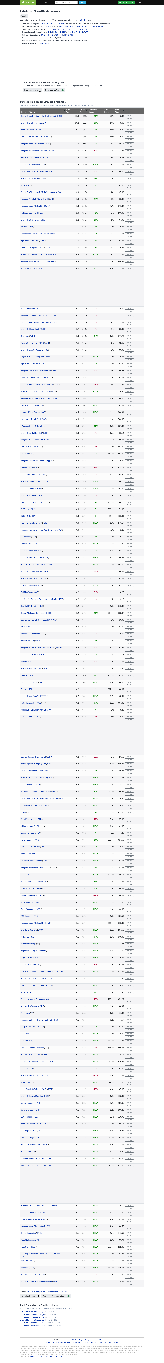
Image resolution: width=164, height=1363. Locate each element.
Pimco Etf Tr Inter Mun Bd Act (32, 343)
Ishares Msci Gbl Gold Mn (31, 475)
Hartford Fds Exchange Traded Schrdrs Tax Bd (39, 599)
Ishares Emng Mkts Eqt (30, 178)
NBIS (45, 523)
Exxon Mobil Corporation (30, 634)
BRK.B (54, 791)
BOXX (98, 26)
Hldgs (23, 1034)
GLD (41, 606)
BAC (46, 805)
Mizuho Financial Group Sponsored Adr (36, 1281)
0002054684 (44, 43)
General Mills (26, 1151)
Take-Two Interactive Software (32, 1158)
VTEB (54, 371)
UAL (28, 1034)
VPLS (55, 1020)
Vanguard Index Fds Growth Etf (33, 144)
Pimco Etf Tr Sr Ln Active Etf (32, 405)
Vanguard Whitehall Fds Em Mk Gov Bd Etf (38, 648)
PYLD (45, 157)
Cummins (24, 1041)
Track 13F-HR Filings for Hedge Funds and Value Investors (88, 1340)
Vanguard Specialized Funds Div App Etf (37, 461)
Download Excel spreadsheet (55, 1296)
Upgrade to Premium (126, 2)
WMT (75, 32)
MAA (42, 1006)
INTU (27, 627)
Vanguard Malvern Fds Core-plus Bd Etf (36, 1020)
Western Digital (27, 468)
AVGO (32, 336)
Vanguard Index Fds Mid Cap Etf (33, 1226)
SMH (50, 1165)
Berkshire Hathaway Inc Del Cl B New (36, 791)
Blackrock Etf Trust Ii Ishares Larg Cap (36, 391)
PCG (38, 717)
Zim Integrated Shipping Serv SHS (34, 985)
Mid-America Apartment (30, 1006)
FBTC (49, 378)
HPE (45, 1219)
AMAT (37, 902)
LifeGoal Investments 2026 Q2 (32, 1312)
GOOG (42, 241)
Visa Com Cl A (26, 1261)
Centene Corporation (29, 551)
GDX (49, 710)
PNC (43, 847)
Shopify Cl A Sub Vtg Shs (31, 1054)
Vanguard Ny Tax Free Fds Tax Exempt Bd (37, 398)
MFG (64, 29)
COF (41, 682)
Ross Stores (25, 1247)
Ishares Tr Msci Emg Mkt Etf (32, 696)
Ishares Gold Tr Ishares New (32, 881)
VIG (55, 461)
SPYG (53, 620)
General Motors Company (31, 1212)
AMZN (30, 227)
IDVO (49, 951)
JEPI (60, 29)
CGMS (59, 192)
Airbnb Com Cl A (27, 641)
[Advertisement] (82, 62)
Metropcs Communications (31, 861)
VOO (53, 261)
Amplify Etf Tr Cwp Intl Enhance (33, 951)
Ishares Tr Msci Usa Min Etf (31, 558)
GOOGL (42, 364)
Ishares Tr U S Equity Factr (31, 123)
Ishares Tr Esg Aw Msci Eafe (32, 1096)
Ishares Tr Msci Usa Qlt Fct (31, 668)
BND (49, 32)
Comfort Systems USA (29, 488)
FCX (42, 1027)
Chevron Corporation (29, 585)
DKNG (40, 1131)
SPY (52, 502)
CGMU (54, 32)
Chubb (23, 874)
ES (47, 29)
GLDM (47, 248)
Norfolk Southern (27, 840)
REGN (66, 35)
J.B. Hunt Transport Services (32, 771)
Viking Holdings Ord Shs (30, 826)
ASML (49, 764)
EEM (45, 696)
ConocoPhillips (27, 1068)
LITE (37, 1138)
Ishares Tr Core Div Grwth (31, 130)
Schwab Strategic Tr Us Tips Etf (33, 757)
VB (49, 923)
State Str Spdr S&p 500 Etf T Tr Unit (35, 502)
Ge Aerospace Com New (30, 655)
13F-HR (83, 20)
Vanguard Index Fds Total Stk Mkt (34, 206)
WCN (39, 909)
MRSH (70, 32)
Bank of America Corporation (32, 805)
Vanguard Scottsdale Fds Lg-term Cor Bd (37, 315)
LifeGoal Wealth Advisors (40, 11)
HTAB (60, 599)
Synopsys (24, 1268)
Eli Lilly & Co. (26, 516)
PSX (32, 937)
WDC (36, 468)
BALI (51, 778)
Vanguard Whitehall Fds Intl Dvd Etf (35, 199)
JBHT (46, 771)
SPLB (49, 978)
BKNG (81, 32)
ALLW (82, 26)
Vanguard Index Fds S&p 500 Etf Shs (35, 261)
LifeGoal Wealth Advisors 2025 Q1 (33, 1325)
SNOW (40, 930)
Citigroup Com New (28, 958)
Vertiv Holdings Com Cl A (31, 703)
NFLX (29, 992)
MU (38, 308)
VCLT (56, 315)
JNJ (38, 965)
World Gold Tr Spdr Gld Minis (32, 248)
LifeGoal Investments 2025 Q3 (32, 1320)
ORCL (39, 1233)
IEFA (44, 1124)
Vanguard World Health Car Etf (33, 440)
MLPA (45, 1145)
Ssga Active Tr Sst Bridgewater (33, 357)
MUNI (47, 343)
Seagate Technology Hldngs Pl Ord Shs (36, 564)
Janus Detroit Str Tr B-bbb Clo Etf (34, 1089)
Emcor (23, 812)
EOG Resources (27, 1117)
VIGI (51, 199)
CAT (31, 454)
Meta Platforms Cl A (28, 447)
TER (31, 689)
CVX (40, 585)
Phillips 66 (25, 937)
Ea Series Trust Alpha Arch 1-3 (33, 164)
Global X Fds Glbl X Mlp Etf (31, 1145)
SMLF (45, 433)
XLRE (52, 234)
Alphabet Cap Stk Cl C (30, 241)
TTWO (48, 1158)
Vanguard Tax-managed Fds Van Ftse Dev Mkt (39, 530)
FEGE (58, 24)
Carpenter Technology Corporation (34, 1061)
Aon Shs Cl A (26, 854)
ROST (33, 1247)
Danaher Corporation (29, 1110)
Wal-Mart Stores (27, 592)
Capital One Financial (29, 682)
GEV (33, 509)
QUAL (45, 668)
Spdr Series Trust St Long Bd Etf (33, 978)
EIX (38, 833)
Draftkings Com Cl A (29, 1131)
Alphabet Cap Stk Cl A (29, 364)
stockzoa (28, 2)
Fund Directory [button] (46, 2)
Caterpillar (25, 454)
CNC (40, 551)
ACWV (44, 495)
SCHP (49, 757)
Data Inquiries (113, 1342)
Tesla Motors (26, 537)
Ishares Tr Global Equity (30, 329)
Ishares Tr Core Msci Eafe (31, 1124)
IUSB (46, 481)
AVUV (82, 29)
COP (36, 1068)
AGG (46, 350)
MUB (45, 578)
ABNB (37, 641)
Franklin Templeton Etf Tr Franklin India (36, 254)
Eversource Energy (28, 944)
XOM (43, 634)
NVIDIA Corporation (28, 213)
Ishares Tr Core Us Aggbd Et (32, 350)
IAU (45, 881)
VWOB (58, 648)
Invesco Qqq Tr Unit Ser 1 (31, 419)
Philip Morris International (31, 888)
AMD (102, 26)
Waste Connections (28, 909)
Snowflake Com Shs (29, 930)
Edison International (28, 833)
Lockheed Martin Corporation (32, 1048)
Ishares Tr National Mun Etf (31, 578)
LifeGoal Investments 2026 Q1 (32, 1315)
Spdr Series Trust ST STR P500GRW (35, 620)
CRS (50, 29)
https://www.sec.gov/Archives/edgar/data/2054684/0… (48, 1292)
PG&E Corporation (28, 717)
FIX (40, 488)
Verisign (24, 1082)
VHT (48, 440)
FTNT (30, 661)
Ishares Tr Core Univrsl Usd (32, 481)
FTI (32, 1013)
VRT (43, 703)
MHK (38, 1103)
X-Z (61, 1356)
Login (140, 2)
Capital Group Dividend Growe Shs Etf (36, 322)
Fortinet (24, 661)
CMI (77, 29)
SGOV (64, 32)
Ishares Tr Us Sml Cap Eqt (31, 433)
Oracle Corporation (28, 1233)
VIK (42, 826)
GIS (33, 1151)
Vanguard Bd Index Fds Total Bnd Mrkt (36, 151)
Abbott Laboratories (28, 1240)
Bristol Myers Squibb (29, 819)
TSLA (34, 537)
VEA (60, 530)
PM (43, 888)
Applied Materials (27, 902)
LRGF (48, 24)
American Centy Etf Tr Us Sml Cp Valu (36, 1205)
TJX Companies (27, 916)
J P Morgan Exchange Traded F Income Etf (38, 171)
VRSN (30, 1082)
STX (55, 564)
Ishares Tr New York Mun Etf (32, 1075)
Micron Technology (28, 308)
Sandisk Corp (26, 544)
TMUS (55, 29)
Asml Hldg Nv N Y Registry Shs (33, 764)
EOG (86, 29)
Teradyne (24, 689)
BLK (31, 675)
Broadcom (25, 336)
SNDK (35, 544)
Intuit (22, 627)
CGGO (42, 24)
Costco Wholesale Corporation (33, 613)
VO (48, 1226)
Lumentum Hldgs (27, 1138)
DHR (40, 1110)
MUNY (58, 398)
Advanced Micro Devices (30, 412)
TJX (36, 916)
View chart (129, 118)
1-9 (31, 1356)
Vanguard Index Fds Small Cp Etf (34, 923)
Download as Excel (53, 90)
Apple (23, 185)
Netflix (23, 992)
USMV (45, 558)
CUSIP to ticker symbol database (58, 1342)
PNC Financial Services (30, 847)
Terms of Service (90, 1342)
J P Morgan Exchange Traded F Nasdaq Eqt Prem (40, 1254)
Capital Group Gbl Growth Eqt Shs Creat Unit (38, 116)
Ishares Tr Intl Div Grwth (30, 220)
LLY (33, 516)
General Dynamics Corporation (33, 999)
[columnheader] (43, 111)
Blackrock (24, 675)
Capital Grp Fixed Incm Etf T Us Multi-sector (38, 192)
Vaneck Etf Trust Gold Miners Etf (33, 710)
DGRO (53, 24)
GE (42, 655)
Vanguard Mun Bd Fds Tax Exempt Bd (36, 371)
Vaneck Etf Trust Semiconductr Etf (34, 1165)
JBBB (50, 1089)
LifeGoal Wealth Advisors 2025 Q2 (33, 1323)
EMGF (42, 178)
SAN (43, 1275)
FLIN (55, 254)
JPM (42, 426)
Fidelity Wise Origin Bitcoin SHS (33, 378)
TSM (68, 29)
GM (43, 1212)
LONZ (87, 26)
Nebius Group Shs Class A (31, 523)
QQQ (44, 419)
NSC (37, 840)
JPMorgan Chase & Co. (30, 426)
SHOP (44, 1054)
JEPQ (23, 1256)
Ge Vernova (25, 509)
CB (28, 874)
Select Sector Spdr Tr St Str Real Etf (35, 234)
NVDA (92, 26)
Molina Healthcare (28, 785)
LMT (46, 1048)
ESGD (46, 1096)
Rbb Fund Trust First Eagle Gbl (33, 137)
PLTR (86, 32)
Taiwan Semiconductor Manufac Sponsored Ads (40, 971)
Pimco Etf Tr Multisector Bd (31, 157)
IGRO (42, 220)
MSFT (41, 268)
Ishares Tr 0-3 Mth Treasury (31, 571)
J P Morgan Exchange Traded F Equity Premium (40, 798)
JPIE (59, 32)
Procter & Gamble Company (32, 895)
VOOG (53, 868)
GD (47, 999)
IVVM (54, 391)
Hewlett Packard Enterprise (31, 1219)
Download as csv (31, 90)
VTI (49, 206)
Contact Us (102, 1342)
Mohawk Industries (28, 1103)
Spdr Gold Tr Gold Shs (29, 606)
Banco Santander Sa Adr (30, 1275)
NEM (57, 35)
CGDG (54, 322)
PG (45, 895)
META (39, 447)
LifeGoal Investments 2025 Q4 (32, 1317)
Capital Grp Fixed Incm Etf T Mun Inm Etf (37, 384)
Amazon (24, 227)
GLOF (43, 329)
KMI (47, 35)
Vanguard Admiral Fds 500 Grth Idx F (35, 868)
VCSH (72, 35)
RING (44, 475)
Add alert (24, 16)
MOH (38, 785)
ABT (39, 1240)
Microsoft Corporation (29, 268)
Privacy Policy (77, 1342)
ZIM (50, 985)
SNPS (31, 1268)
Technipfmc (25, 1013)
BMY (40, 819)
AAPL (28, 185)
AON (34, 854)
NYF (46, 1075)
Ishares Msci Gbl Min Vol (30, 495)
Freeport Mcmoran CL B (30, 1027)
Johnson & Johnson (28, 965)
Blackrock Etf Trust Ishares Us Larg (34, 778)
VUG (63, 24)
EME (29, 812)
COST (48, 613)
